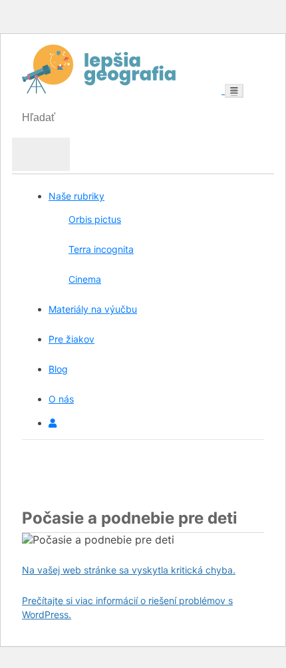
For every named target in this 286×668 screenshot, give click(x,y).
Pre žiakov (71, 339)
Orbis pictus (95, 219)
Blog (58, 369)
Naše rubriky (76, 196)
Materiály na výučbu (93, 309)
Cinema (85, 279)
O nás (61, 399)
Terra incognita (101, 249)
